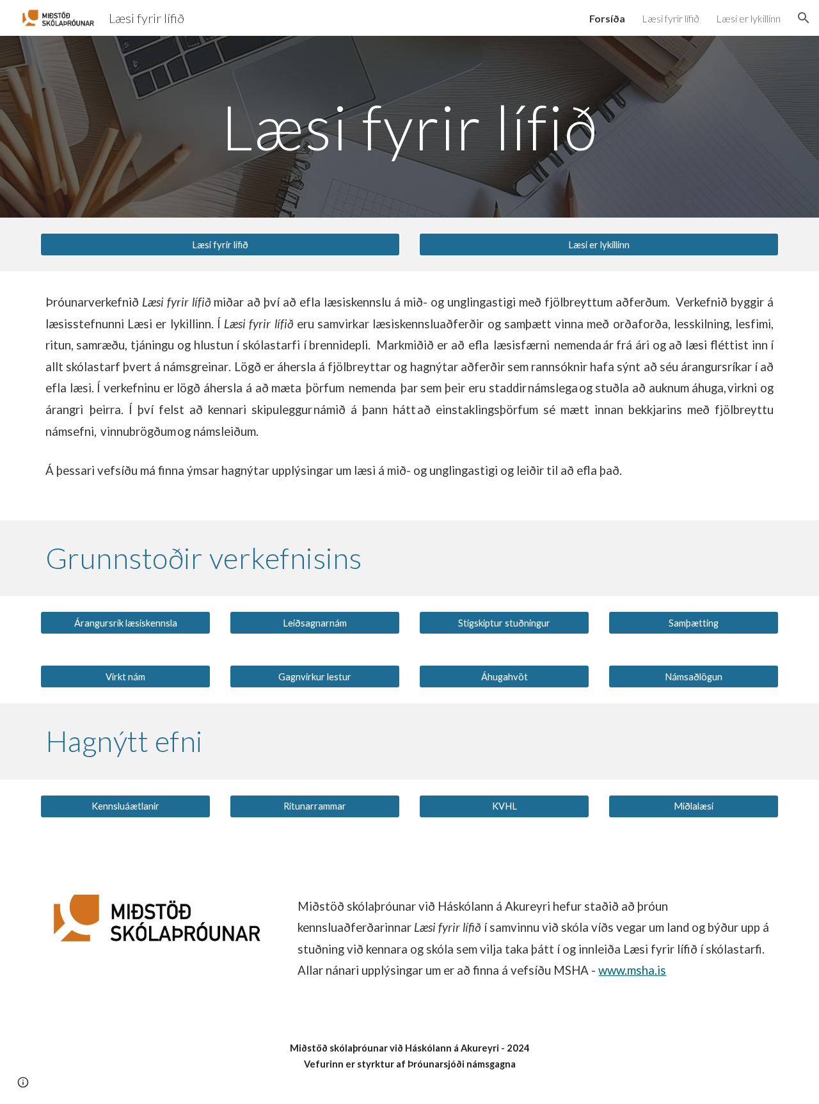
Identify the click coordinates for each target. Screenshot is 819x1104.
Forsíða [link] (607, 18)
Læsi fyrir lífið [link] (670, 18)
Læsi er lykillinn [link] (748, 18)
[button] (803, 18)
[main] (409, 127)
